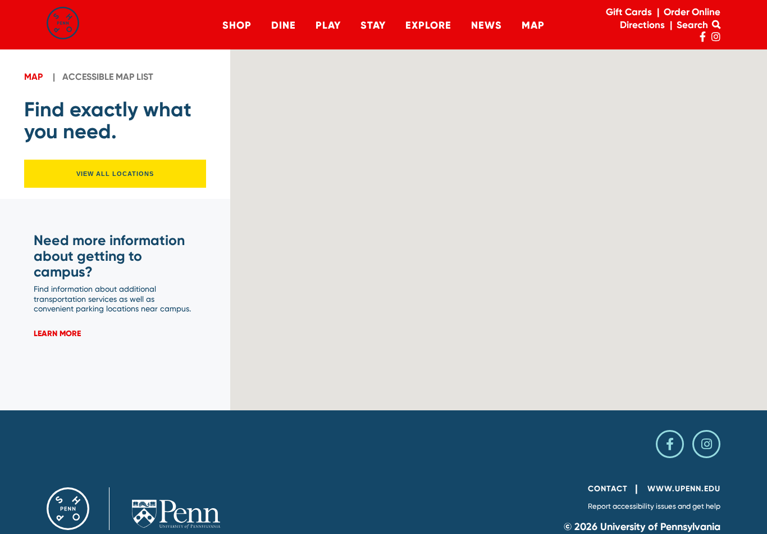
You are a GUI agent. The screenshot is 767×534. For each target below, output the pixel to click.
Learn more (57, 333)
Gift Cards (629, 11)
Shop (237, 25)
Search (693, 24)
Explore (428, 25)
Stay (373, 25)
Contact (608, 489)
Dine (283, 25)
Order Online (692, 11)
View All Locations (115, 173)
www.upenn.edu (683, 489)
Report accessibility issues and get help (654, 506)
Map (533, 25)
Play (328, 25)
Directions (642, 24)
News (486, 25)
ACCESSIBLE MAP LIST (107, 76)
